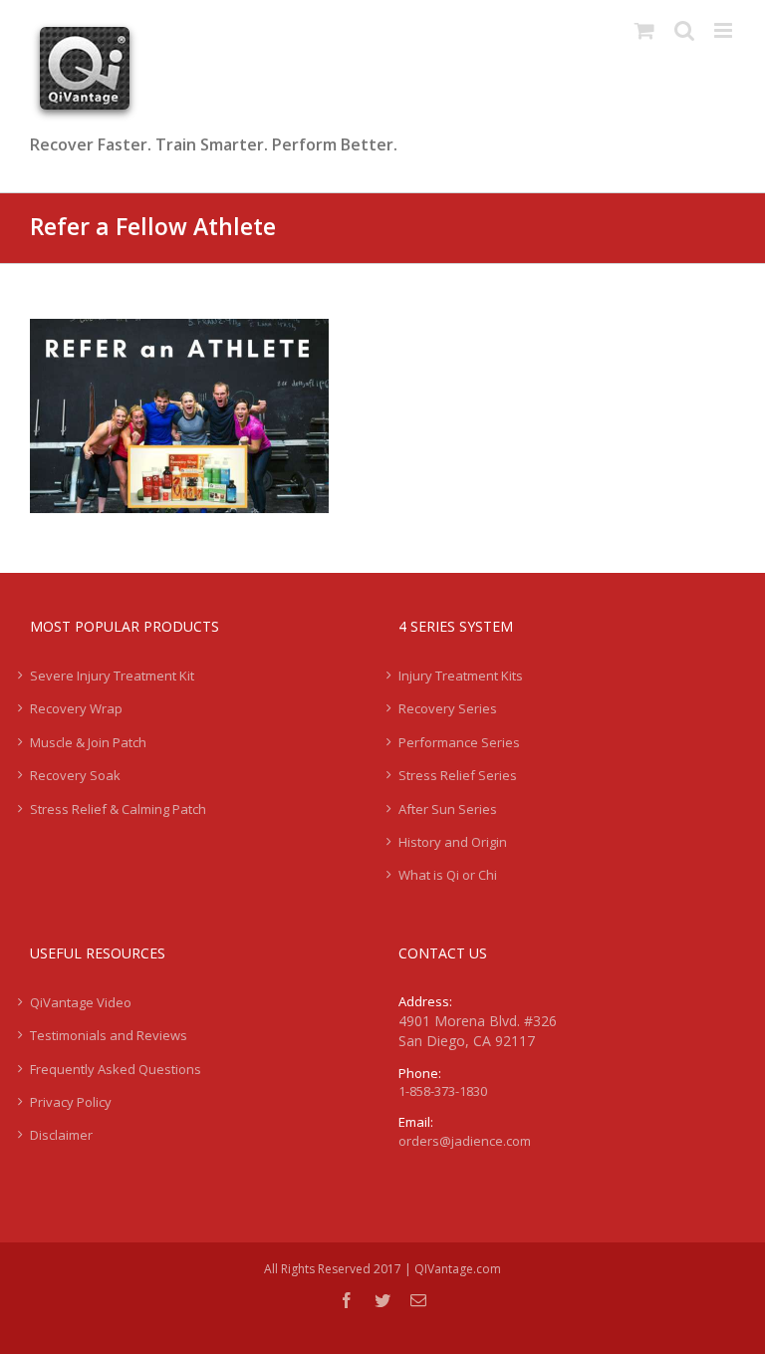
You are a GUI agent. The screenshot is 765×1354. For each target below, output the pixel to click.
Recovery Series (447, 708)
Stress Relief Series (457, 775)
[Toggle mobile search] (684, 30)
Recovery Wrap (76, 708)
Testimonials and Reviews (108, 1035)
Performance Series (459, 742)
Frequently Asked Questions (115, 1069)
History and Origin (452, 842)
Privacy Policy (71, 1102)
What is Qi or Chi (447, 875)
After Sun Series (447, 809)
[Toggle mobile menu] (724, 30)
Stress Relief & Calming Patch (118, 809)
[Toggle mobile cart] (644, 30)
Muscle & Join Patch (88, 742)
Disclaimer (61, 1135)
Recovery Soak (75, 775)
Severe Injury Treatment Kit (112, 675)
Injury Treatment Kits (460, 675)
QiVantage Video (80, 1002)
